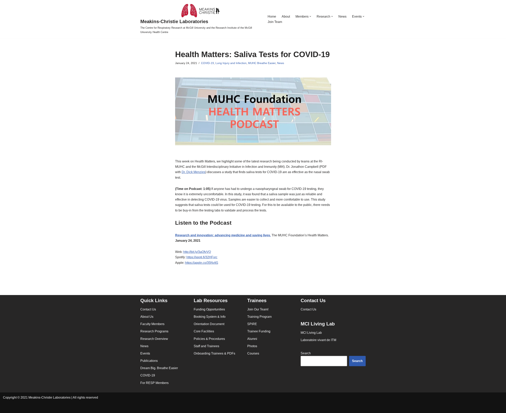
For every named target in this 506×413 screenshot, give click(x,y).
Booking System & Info (210, 316)
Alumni (252, 338)
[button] (310, 16)
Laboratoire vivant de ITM (318, 340)
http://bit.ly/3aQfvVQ (197, 252)
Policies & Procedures (209, 338)
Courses (253, 353)
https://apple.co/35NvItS (201, 262)
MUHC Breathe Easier (262, 63)
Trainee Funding (258, 331)
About (286, 16)
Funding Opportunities (209, 309)
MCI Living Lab (311, 332)
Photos (252, 346)
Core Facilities (204, 331)
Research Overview (154, 338)
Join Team (275, 22)
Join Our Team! (257, 309)
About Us (146, 316)
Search (306, 353)
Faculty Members (152, 324)
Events (145, 353)
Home (272, 16)
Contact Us (148, 309)
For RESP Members (154, 383)
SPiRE (252, 324)
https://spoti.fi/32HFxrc (201, 257)
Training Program (259, 316)
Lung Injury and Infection (230, 63)
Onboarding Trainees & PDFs (214, 353)
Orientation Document (209, 324)
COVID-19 (207, 63)
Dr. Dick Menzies (193, 172)
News (342, 16)
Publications (149, 360)
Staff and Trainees (206, 346)
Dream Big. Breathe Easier (159, 368)
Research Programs (154, 331)
